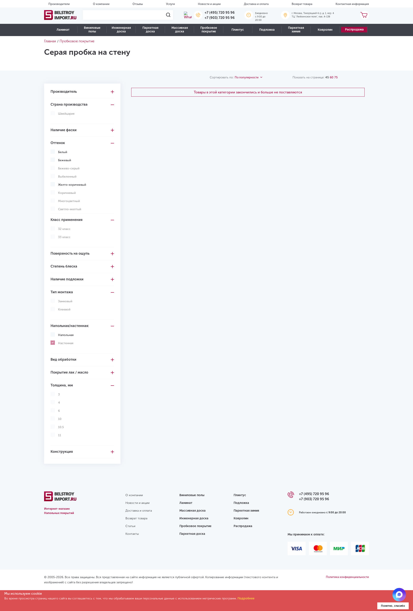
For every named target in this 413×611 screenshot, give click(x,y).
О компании (101, 4)
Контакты (132, 534)
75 (336, 77)
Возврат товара (302, 4)
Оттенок (58, 143)
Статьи (130, 526)
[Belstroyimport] (60, 15)
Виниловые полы (92, 29)
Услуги (170, 4)
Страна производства (69, 104)
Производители (59, 4)
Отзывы (138, 4)
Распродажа (354, 29)
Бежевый (64, 160)
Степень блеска (64, 266)
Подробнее (245, 598)
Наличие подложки (67, 279)
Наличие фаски (64, 130)
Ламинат (63, 30)
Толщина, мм (62, 385)
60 (331, 77)
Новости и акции (209, 4)
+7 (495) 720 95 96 (220, 13)
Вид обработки (63, 359)
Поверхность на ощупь (70, 253)
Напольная (66, 335)
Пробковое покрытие (208, 29)
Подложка (267, 30)
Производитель (64, 92)
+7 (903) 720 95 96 (220, 18)
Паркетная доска (150, 29)
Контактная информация (352, 4)
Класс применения (66, 220)
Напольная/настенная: (70, 326)
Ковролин (325, 30)
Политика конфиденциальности (347, 577)
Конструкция (62, 452)
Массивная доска (179, 29)
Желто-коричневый (72, 185)
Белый (62, 152)
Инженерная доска (121, 29)
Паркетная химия (296, 29)
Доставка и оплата (256, 4)
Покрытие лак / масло (69, 372)
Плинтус (237, 30)
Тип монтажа (62, 292)
